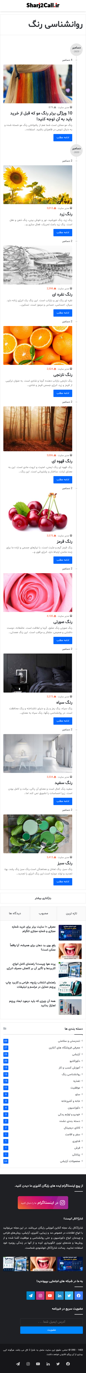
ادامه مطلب (63, 137)
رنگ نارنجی (62, 375)
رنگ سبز (64, 863)
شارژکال (78, 1219)
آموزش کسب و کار (69, 1068)
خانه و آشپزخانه (70, 1101)
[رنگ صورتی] (37, 592)
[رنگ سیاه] (37, 673)
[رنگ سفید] (37, 753)
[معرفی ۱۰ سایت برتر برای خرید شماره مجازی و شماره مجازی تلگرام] (70, 933)
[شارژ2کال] (43, 5)
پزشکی (76, 1155)
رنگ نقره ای (62, 294)
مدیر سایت (63, 107)
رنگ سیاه (64, 702)
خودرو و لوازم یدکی (69, 1114)
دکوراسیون (74, 1108)
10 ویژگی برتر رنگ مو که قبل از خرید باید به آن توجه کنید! (41, 116)
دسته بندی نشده (69, 1121)
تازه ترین (71, 913)
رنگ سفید (63, 783)
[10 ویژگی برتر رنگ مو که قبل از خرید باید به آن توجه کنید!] (37, 83)
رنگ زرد (65, 214)
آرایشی (76, 1054)
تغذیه (76, 1081)
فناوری (76, 1141)
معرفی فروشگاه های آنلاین (64, 1048)
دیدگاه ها (15, 913)
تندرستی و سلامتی (69, 1041)
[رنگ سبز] (37, 833)
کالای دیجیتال (72, 1128)
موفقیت (75, 1088)
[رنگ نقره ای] (37, 265)
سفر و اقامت (72, 1135)
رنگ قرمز (64, 542)
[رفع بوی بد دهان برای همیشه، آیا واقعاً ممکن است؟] (70, 951)
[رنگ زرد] (37, 184)
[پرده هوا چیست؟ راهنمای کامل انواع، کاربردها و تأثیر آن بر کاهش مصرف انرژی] (70, 970)
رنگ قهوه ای (62, 461)
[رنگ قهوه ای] (37, 428)
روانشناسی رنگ (71, 1074)
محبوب (43, 913)
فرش (77, 1148)
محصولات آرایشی (70, 1161)
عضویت (51, 1330)
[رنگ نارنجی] (37, 345)
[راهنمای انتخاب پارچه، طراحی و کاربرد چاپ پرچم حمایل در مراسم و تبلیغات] (70, 988)
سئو (77, 1094)
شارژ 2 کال (30, 1350)
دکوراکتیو (75, 1061)
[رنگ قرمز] (37, 512)
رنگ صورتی (62, 622)
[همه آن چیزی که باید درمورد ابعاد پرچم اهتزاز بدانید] (70, 1007)
